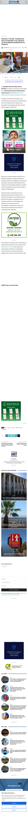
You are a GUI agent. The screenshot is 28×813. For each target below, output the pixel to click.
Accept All (14, 803)
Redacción (7, 47)
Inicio (2, 36)
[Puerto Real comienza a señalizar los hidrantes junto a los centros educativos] (14, 543)
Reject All (14, 810)
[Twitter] (9, 435)
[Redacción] (2, 48)
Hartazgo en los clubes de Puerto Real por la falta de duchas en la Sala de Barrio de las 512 (7, 445)
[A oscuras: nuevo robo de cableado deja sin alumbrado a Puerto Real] (5, 732)
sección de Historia (9, 247)
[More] (19, 77)
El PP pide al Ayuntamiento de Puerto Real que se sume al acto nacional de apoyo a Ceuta (17, 716)
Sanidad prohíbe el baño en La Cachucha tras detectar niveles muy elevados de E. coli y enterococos (14, 526)
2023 (6, 427)
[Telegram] (15, 435)
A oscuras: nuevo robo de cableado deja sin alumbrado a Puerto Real (18, 733)
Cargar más (13, 722)
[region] (14, 802)
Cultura (5, 36)
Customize (14, 806)
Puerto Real (4, 429)
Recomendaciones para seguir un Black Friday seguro (22, 444)
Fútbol (11, 748)
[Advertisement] (14, 19)
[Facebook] (6, 435)
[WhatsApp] (12, 435)
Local (14, 495)
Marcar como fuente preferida (14, 81)
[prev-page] (2, 559)
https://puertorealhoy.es (14, 460)
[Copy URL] (18, 435)
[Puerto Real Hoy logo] (14, 784)
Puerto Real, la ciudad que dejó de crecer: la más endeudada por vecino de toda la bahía (14, 498)
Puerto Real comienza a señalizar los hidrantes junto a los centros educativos (14, 554)
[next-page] (4, 559)
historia (13, 427)
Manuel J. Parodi (19, 427)
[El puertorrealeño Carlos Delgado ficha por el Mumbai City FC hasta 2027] (5, 751)
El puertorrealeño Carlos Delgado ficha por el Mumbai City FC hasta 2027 (18, 751)
